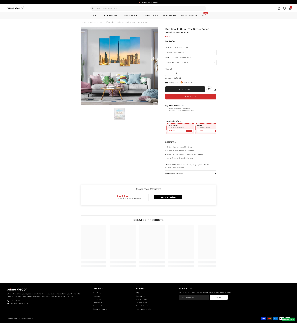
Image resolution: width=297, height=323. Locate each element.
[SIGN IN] (279, 8)
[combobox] (150, 8)
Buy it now (191, 97)
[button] (170, 37)
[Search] (148, 8)
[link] (209, 89)
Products (92, 22)
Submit (218, 297)
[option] (119, 66)
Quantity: (169, 69)
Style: (178, 57)
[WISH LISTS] (284, 8)
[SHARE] (214, 89)
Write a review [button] (168, 197)
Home (83, 22)
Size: (176, 47)
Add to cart (185, 89)
